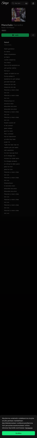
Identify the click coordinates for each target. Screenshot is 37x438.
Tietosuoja (28, 428)
